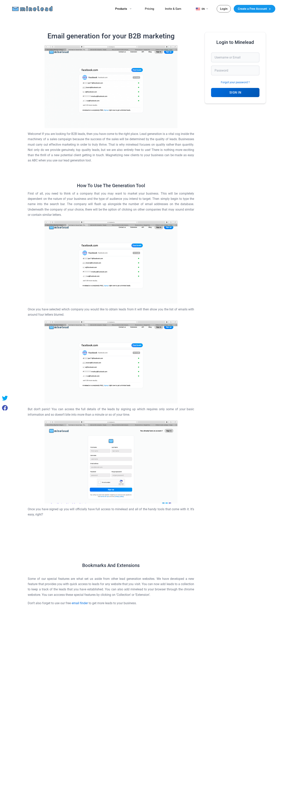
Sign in (235, 92)
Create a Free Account (253, 9)
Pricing (149, 9)
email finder (80, 603)
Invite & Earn (173, 9)
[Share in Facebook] (5, 408)
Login (223, 9)
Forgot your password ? (235, 82)
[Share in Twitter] (5, 398)
